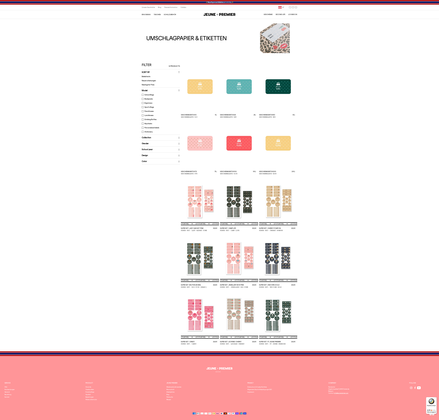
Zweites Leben (90, 389)
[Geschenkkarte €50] (278, 88)
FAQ (6, 387)
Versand (7, 392)
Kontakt (7, 397)
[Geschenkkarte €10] (200, 88)
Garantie (88, 387)
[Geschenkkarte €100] (239, 145)
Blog (167, 394)
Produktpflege (90, 392)
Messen (168, 399)
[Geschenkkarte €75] (200, 145)
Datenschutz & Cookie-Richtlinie (257, 387)
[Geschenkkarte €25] (239, 88)
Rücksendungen (10, 389)
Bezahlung (8, 394)
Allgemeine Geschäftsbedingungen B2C (259, 389)
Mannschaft (170, 389)
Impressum (250, 392)
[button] (290, 7)
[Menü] (435, 398)
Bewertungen (90, 397)
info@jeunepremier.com (341, 393)
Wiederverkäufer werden (173, 387)
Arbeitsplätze (170, 392)
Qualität (88, 394)
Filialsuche (169, 397)
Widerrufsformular (91, 399)
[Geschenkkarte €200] (278, 145)
